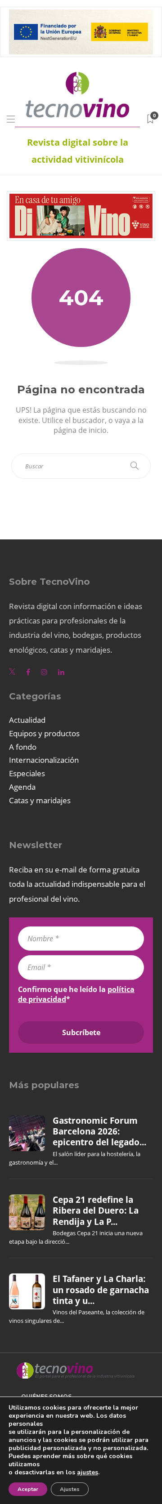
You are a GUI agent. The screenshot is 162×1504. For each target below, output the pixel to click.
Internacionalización (44, 760)
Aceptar (28, 1489)
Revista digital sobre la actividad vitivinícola (77, 150)
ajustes (87, 1472)
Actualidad (27, 720)
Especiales (27, 773)
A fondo (22, 747)
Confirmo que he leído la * (76, 994)
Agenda (22, 787)
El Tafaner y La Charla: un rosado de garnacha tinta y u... (101, 1289)
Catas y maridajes (40, 800)
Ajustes (70, 1489)
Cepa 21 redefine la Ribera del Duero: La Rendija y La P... (96, 1210)
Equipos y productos (44, 733)
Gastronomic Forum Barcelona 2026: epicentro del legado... (99, 1131)
